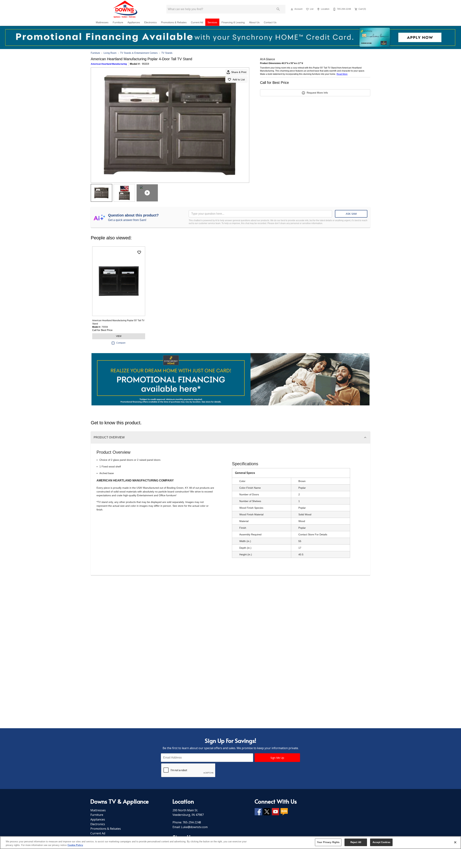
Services (212, 22)
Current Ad (197, 22)
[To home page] (126, 9)
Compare (121, 343)
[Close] (455, 842)
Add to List (239, 79)
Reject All (355, 842)
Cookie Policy (75, 845)
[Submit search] (278, 9)
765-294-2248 (192, 822)
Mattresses (102, 22)
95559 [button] (145, 63)
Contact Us (270, 22)
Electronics (150, 22)
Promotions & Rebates (174, 22)
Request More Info (317, 92)
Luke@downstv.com (194, 827)
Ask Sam (351, 213)
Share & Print (238, 72)
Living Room (110, 53)
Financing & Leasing (233, 22)
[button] (292, 9)
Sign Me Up (277, 757)
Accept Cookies (381, 842)
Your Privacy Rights (328, 842)
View (118, 336)
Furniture (118, 22)
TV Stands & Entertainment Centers (139, 53)
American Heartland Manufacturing (109, 64)
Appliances (133, 22)
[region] (230, 842)
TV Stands (167, 53)
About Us (254, 22)
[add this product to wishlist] (139, 252)
